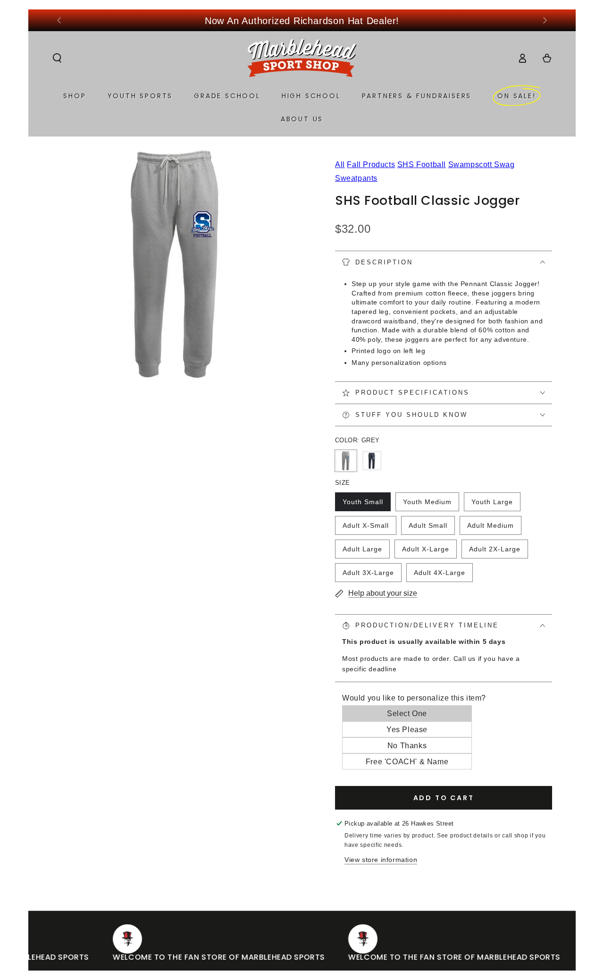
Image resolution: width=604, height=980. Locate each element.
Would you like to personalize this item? (414, 698)
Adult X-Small (365, 528)
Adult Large (362, 551)
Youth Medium (427, 504)
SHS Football (421, 165)
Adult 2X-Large (494, 551)
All (340, 165)
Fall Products (371, 165)
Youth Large (492, 504)
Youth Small (362, 504)
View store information (380, 859)
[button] (57, 58)
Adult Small (427, 528)
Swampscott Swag (481, 165)
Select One (407, 714)
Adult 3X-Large (368, 575)
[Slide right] (544, 20)
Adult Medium (490, 528)
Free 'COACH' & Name (407, 762)
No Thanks (407, 746)
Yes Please (407, 730)
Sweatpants (356, 178)
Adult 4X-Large (439, 575)
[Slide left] (60, 20)
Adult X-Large (425, 551)
